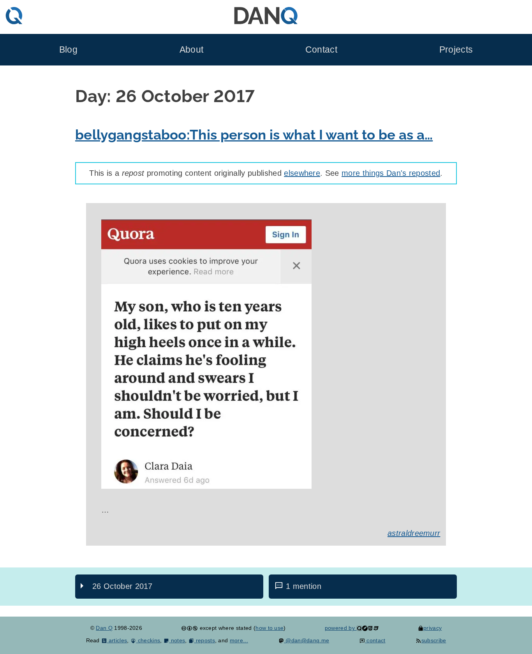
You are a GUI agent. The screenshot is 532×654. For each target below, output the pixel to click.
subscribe (433, 640)
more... (239, 640)
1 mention (303, 586)
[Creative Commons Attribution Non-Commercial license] (189, 628)
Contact (321, 50)
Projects (456, 50)
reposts (204, 640)
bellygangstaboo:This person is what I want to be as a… (254, 135)
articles (117, 640)
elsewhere (302, 173)
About (192, 50)
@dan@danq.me (306, 640)
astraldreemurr (414, 533)
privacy (432, 628)
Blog (68, 50)
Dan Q (104, 628)
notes (177, 640)
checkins (148, 640)
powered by (341, 628)
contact (375, 640)
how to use (269, 628)
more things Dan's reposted (391, 173)
